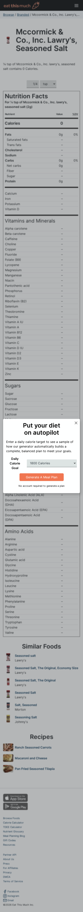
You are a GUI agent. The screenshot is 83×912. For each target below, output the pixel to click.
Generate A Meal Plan (41, 477)
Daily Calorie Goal (15, 463)
